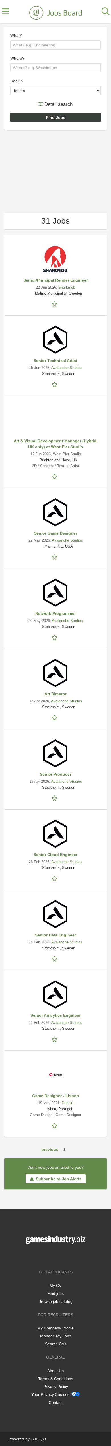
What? (16, 35)
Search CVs (55, 1344)
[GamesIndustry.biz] (55, 11)
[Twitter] (56, 1255)
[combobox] (55, 45)
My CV (55, 1285)
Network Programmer (55, 613)
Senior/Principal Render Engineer (55, 280)
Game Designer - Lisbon (55, 1095)
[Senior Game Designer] (55, 512)
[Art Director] (55, 673)
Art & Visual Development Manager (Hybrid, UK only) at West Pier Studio (56, 444)
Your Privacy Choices (50, 1394)
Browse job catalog (55, 1301)
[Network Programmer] (55, 592)
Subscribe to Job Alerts (58, 1179)
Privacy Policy (55, 1386)
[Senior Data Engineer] (55, 914)
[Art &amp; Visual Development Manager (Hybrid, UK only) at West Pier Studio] (55, 420)
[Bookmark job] (55, 303)
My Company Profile (55, 1328)
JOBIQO (38, 1439)
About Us (55, 1370)
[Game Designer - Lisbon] (55, 1075)
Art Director (55, 694)
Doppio (67, 1103)
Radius (16, 81)
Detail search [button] (58, 104)
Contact (56, 1402)
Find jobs (55, 1293)
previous (49, 1149)
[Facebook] (47, 1255)
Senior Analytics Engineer (55, 1015)
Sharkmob (66, 287)
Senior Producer (55, 774)
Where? (17, 58)
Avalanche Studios (66, 368)
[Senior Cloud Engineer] (55, 833)
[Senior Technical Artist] (55, 339)
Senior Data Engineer (55, 935)
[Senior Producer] (55, 753)
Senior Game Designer (55, 533)
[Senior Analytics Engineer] (55, 994)
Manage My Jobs (55, 1336)
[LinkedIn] (65, 1255)
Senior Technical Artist (55, 360)
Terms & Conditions (55, 1378)
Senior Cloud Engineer (55, 854)
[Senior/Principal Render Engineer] (55, 259)
